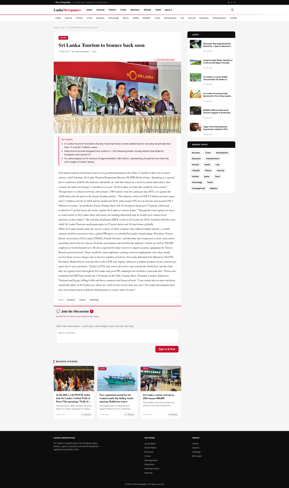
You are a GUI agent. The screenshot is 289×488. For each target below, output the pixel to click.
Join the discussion (166, 59)
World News (150, 447)
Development (170, 18)
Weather (147, 18)
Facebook (71, 300)
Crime (123, 9)
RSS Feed (196, 456)
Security (192, 18)
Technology (113, 18)
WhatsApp (94, 300)
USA (117, 275)
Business (135, 9)
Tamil (158, 9)
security (144, 247)
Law (182, 18)
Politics (112, 9)
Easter (95, 196)
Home (89, 9)
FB (229, 2)
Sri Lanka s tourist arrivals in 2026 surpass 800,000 (158, 396)
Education (204, 18)
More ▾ (168, 9)
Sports (126, 18)
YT (234, 2)
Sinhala (147, 9)
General (100, 9)
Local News (150, 443)
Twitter (82, 300)
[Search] (232, 10)
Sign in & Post (167, 349)
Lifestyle (196, 170)
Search (195, 447)
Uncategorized (198, 188)
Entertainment (219, 18)
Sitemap (196, 451)
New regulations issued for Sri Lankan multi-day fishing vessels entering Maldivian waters (116, 398)
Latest (58, 18)
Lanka (67, 9)
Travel (157, 18)
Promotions (110, 177)
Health (136, 18)
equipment (155, 247)
